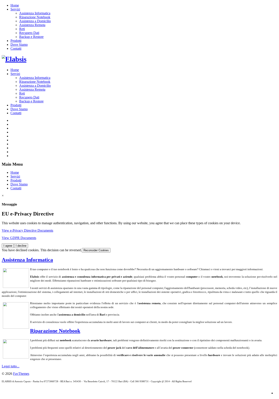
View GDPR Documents (19, 238)
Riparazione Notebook (34, 17)
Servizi (15, 9)
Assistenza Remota (32, 25)
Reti (22, 29)
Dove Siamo (19, 44)
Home (14, 5)
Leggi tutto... (10, 366)
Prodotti (15, 40)
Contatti (15, 48)
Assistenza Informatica (34, 13)
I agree (7, 245)
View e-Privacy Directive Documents (27, 230)
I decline (21, 245)
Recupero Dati (29, 33)
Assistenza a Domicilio (35, 21)
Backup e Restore (31, 37)
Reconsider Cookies (96, 250)
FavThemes (21, 373)
